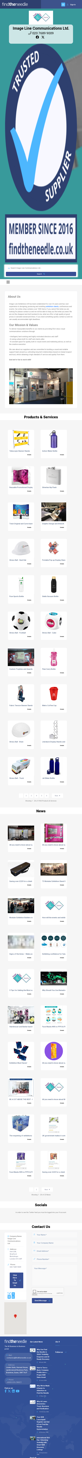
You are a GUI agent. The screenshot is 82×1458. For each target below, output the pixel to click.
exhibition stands (52, 306)
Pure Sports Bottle (16, 596)
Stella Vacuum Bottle (50, 596)
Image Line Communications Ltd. (41, 28)
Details (29, 454)
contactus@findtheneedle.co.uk (19, 1358)
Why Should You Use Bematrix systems (57, 990)
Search (39, 274)
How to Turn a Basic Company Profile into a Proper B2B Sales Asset (42, 1372)
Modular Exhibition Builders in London (24, 918)
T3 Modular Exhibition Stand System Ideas (58, 881)
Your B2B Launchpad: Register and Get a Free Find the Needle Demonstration (43, 1423)
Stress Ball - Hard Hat (17, 560)
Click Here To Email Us (15, 1280)
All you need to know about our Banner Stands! (60, 1063)
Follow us (59, 1352)
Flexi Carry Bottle (49, 669)
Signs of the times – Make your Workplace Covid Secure (31, 954)
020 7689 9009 (42, 33)
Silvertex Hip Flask (49, 487)
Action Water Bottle (49, 451)
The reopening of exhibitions (20, 1136)
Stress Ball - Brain (16, 742)
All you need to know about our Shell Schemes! (27, 845)
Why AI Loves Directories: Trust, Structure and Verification (43, 1405)
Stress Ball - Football (17, 633)
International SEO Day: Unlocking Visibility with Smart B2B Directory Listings (43, 1444)
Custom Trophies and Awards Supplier (24, 669)
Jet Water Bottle (48, 778)
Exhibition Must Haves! (18, 1063)
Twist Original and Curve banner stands (24, 524)
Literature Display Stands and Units (56, 742)
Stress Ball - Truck (16, 778)
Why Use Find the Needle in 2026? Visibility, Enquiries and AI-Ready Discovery (43, 1354)
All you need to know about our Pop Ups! (58, 845)
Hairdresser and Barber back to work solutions (27, 1027)
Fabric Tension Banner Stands (21, 705)
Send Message (41, 1301)
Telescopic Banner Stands (19, 451)
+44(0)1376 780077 (14, 1382)
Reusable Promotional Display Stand (23, 487)
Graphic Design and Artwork (53, 524)
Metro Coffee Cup (49, 705)
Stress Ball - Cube (49, 633)
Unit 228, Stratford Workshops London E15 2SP (16, 1255)
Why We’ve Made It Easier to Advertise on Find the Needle (43, 1389)
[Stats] (13, 1297)
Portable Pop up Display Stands (54, 560)
